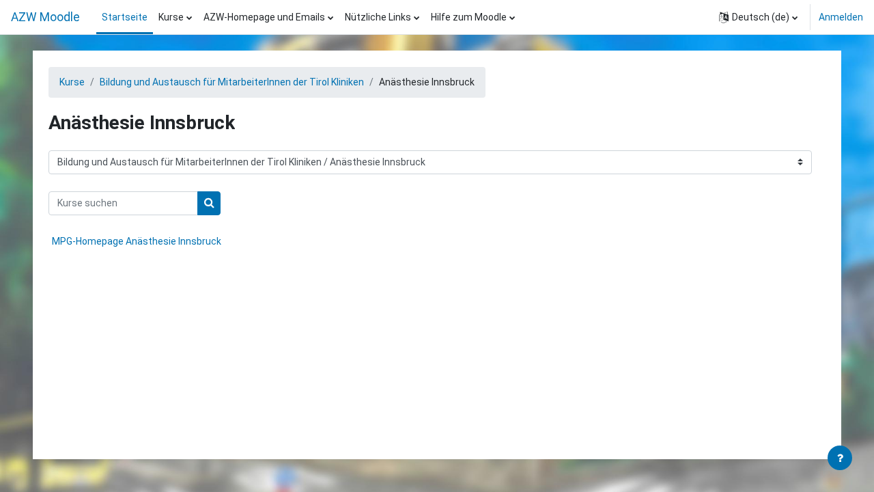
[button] (758, 17)
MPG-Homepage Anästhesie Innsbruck (136, 241)
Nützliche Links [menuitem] (378, 17)
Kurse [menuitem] (171, 17)
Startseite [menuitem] (124, 17)
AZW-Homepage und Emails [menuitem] (264, 17)
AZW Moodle (45, 17)
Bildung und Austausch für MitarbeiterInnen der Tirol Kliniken (232, 82)
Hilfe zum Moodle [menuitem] (469, 17)
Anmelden (841, 17)
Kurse (72, 82)
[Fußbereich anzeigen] (840, 458)
